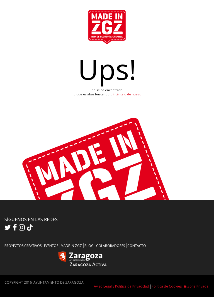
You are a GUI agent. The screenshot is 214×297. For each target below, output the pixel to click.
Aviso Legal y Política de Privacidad (121, 286)
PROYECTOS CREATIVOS (23, 245)
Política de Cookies (167, 286)
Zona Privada (197, 286)
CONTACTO (136, 245)
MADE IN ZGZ (71, 245)
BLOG (89, 245)
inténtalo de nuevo (127, 94)
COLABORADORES (110, 245)
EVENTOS (51, 245)
